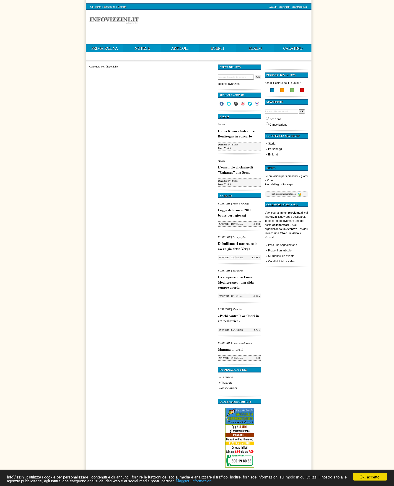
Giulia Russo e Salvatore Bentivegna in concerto (236, 133)
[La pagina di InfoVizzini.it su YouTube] (243, 105)
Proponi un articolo (280, 250)
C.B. (258, 223)
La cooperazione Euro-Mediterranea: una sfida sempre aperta (236, 282)
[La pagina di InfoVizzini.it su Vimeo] (250, 105)
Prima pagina (104, 48)
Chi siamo (95, 6)
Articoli (180, 48)
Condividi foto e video (281, 261)
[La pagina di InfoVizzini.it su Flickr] (257, 105)
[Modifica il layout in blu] (272, 90)
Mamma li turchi (230, 349)
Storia (271, 143)
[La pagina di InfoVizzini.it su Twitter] (228, 105)
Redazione (109, 6)
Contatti (122, 6)
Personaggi (275, 149)
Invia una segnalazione (282, 245)
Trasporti (226, 382)
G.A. (258, 296)
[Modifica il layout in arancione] (282, 90)
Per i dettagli (279, 184)
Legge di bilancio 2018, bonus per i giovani (235, 212)
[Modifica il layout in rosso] (302, 90)
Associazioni (229, 388)
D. (259, 357)
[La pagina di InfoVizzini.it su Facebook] (221, 105)
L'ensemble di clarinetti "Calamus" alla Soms (235, 170)
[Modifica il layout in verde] (292, 90)
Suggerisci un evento (281, 256)
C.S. (258, 329)
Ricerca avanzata (229, 83)
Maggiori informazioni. (194, 480)
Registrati (284, 6)
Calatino (292, 48)
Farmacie (227, 377)
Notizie (142, 48)
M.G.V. (257, 257)
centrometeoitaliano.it (286, 194)
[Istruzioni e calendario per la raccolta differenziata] (239, 468)
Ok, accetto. (370, 477)
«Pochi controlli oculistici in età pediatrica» (238, 318)
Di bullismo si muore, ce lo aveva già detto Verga (237, 246)
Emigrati (273, 154)
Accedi (273, 6)
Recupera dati (299, 6)
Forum (255, 48)
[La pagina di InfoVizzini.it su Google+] (235, 105)
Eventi (217, 48)
